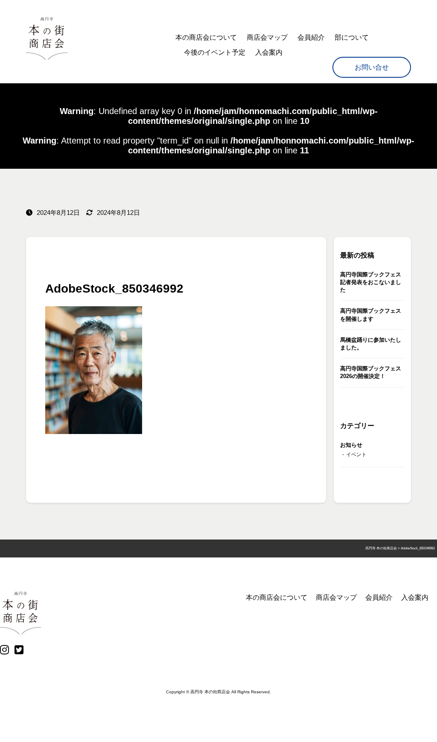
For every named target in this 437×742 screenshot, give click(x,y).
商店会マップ (267, 37)
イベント (356, 455)
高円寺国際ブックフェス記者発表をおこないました (370, 282)
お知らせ (351, 445)
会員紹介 (311, 37)
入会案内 (269, 52)
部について (352, 37)
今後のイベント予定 (214, 52)
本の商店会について (206, 37)
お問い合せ (372, 67)
